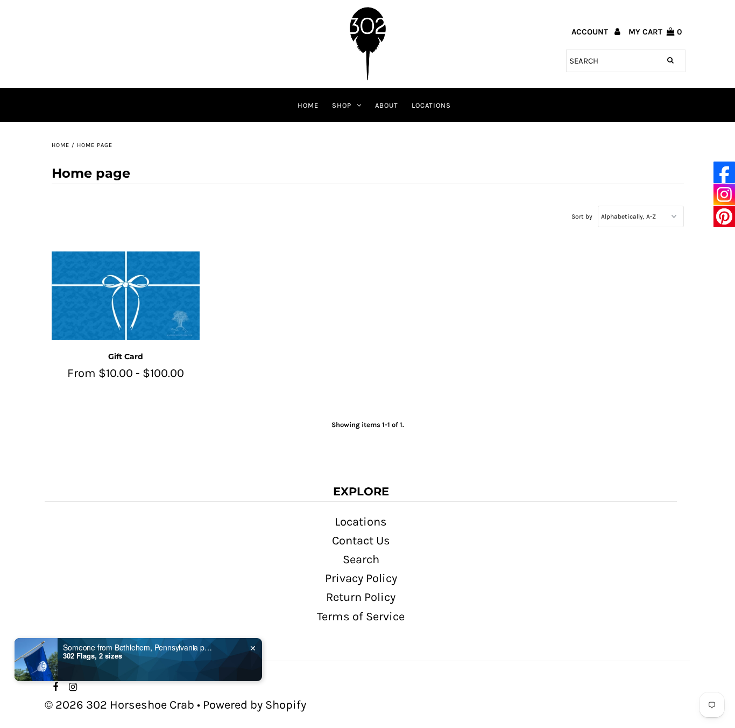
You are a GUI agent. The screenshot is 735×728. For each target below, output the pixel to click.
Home (308, 105)
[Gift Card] (126, 295)
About (386, 105)
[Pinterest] (724, 217)
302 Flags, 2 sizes (92, 656)
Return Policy (360, 597)
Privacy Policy (361, 578)
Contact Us (361, 541)
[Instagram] (724, 195)
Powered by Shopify (254, 705)
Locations (431, 105)
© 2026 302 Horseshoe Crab (119, 705)
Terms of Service (361, 617)
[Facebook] (724, 173)
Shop (341, 105)
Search (361, 559)
